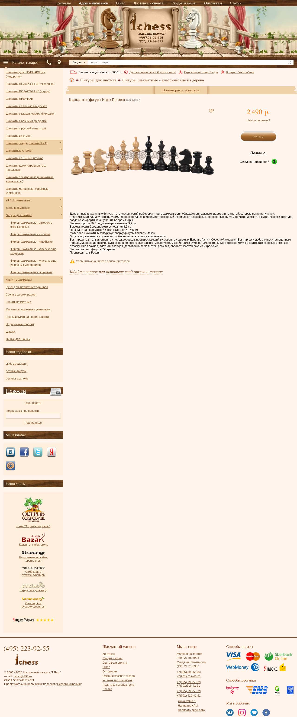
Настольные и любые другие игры (33, 559)
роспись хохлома (17, 378)
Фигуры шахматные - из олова (30, 234)
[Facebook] (24, 452)
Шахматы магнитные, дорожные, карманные (27, 191)
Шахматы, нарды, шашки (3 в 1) (26, 143)
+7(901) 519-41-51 (189, 676)
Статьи (107, 689)
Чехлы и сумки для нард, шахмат (27, 316)
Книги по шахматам (19, 279)
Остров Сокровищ (69, 684)
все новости (33, 403)
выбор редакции (16, 363)
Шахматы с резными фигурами (26, 121)
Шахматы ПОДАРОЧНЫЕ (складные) (30, 84)
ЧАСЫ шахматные (18, 200)
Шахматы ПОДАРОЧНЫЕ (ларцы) (28, 91)
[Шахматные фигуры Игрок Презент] (142, 155)
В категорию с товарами (181, 90)
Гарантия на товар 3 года (201, 72)
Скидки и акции (113, 658)
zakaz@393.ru (22, 676)
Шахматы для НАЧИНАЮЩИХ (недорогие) (25, 74)
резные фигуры (16, 371)
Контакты (109, 654)
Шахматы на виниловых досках (26, 106)
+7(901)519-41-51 (188, 685)
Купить (258, 136)
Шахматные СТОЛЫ (19, 150)
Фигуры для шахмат (98, 80)
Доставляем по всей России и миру (152, 72)
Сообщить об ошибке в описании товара (103, 261)
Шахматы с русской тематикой (26, 128)
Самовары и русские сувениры (33, 573)
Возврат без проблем (240, 72)
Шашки (10, 331)
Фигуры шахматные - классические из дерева (163, 80)
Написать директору (191, 710)
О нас (106, 667)
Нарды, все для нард (33, 590)
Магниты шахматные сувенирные (28, 309)
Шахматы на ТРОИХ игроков (24, 158)
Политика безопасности (119, 684)
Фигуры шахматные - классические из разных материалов (33, 263)
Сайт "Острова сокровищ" (33, 526)
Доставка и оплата (115, 662)
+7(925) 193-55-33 (189, 671)
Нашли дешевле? (258, 120)
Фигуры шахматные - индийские (31, 241)
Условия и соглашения (117, 680)
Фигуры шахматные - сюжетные (31, 272)
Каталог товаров (25, 62)
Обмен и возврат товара (119, 676)
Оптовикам (110, 671)
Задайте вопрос (83, 271)
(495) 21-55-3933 (188, 657)
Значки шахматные (18, 302)
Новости (16, 390)
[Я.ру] (51, 452)
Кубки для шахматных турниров (27, 287)
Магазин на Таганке (190, 654)
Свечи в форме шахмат (21, 294)
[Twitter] (37, 452)
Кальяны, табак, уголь (33, 544)
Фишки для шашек (18, 339)
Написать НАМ (188, 705)
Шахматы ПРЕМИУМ (19, 98)
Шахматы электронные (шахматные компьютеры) (30, 179)
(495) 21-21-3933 (188, 666)
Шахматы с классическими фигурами (30, 113)
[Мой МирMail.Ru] (10, 466)
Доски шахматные (18, 207)
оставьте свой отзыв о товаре (134, 271)
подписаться (33, 422)
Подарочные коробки (20, 324)
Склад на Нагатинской (254, 162)
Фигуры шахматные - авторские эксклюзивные (31, 224)
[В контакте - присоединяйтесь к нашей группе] (10, 452)
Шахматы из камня (18, 136)
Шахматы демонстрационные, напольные (26, 167)
